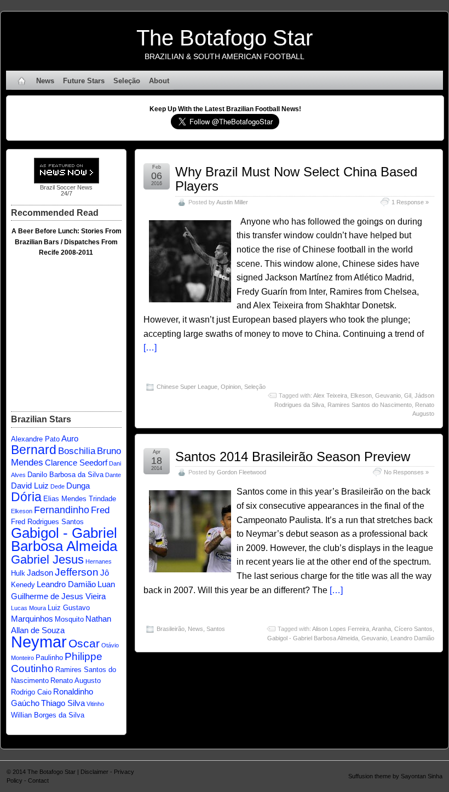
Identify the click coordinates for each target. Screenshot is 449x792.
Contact (38, 780)
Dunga (78, 485)
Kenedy (23, 585)
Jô (104, 572)
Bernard (33, 450)
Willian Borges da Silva (47, 715)
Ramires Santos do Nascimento (369, 404)
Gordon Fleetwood (241, 472)
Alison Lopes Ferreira (340, 628)
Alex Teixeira (330, 395)
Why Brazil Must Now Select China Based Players (296, 178)
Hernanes (98, 561)
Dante (113, 475)
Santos (215, 628)
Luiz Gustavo (69, 608)
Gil (407, 395)
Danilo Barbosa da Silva (65, 474)
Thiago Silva (63, 703)
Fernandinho (61, 509)
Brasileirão (171, 628)
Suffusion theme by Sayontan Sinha (395, 776)
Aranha (381, 628)
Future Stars (84, 81)
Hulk (18, 573)
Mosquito (69, 619)
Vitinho (95, 704)
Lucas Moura (28, 608)
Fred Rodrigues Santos (47, 522)
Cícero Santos (413, 628)
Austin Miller (232, 202)
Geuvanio (388, 395)
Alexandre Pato (35, 439)
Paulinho (49, 657)
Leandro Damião (412, 638)
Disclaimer (94, 771)
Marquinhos (32, 618)
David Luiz (30, 485)
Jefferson (77, 572)
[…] (150, 347)
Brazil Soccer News (66, 187)
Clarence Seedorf (76, 462)
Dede (57, 486)
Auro (69, 438)
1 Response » (410, 202)
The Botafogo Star (224, 38)
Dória (26, 497)
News (45, 81)
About (159, 81)
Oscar (84, 643)
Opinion (231, 386)
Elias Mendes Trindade (79, 499)
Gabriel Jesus (47, 559)
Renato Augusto (75, 680)
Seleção (126, 81)
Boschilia (76, 451)
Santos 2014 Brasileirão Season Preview (292, 456)
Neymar (39, 642)
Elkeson (361, 395)
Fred (100, 510)
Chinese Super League (187, 386)
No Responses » (406, 472)
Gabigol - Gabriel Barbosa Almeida (312, 638)
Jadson (40, 572)
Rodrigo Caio (31, 692)
